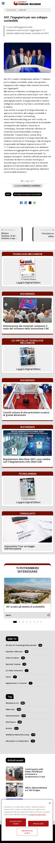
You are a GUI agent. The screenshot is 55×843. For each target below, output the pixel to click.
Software (14, 722)
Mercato (13, 709)
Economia (11, 10)
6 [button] (33, 621)
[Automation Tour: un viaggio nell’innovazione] (27, 530)
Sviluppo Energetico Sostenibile (28, 194)
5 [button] (30, 621)
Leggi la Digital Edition (28, 282)
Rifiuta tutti (38, 823)
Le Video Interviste (16, 670)
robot (12, 728)
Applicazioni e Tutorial (18, 683)
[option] (27, 598)
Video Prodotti (15, 658)
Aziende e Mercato (17, 651)
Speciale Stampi (15, 664)
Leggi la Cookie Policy (38, 814)
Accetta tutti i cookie (16, 822)
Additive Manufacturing (21, 734)
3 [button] (23, 621)
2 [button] (19, 621)
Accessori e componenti (20, 741)
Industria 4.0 (15, 703)
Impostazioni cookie (27, 831)
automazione (16, 715)
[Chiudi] (50, 803)
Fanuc (10, 677)
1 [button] (15, 621)
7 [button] (37, 621)
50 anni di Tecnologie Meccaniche (23, 645)
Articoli (22, 10)
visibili (18, 103)
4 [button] (26, 621)
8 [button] (41, 621)
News (8, 615)
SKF (8, 194)
